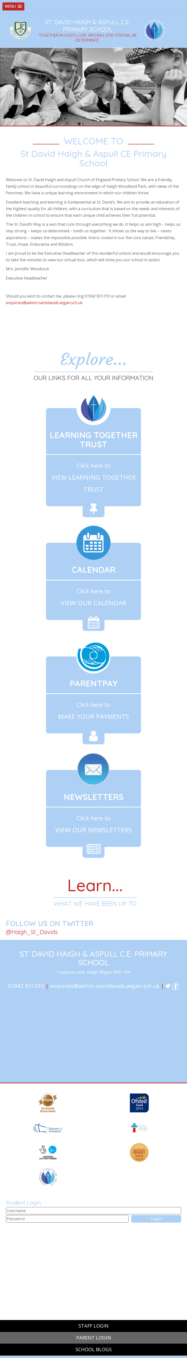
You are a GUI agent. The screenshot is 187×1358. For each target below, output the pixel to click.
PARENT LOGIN (93, 1337)
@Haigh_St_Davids (32, 932)
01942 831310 (26, 985)
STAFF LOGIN (93, 1325)
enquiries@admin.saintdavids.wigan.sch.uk (44, 302)
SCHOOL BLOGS (93, 1349)
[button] (13, 6)
